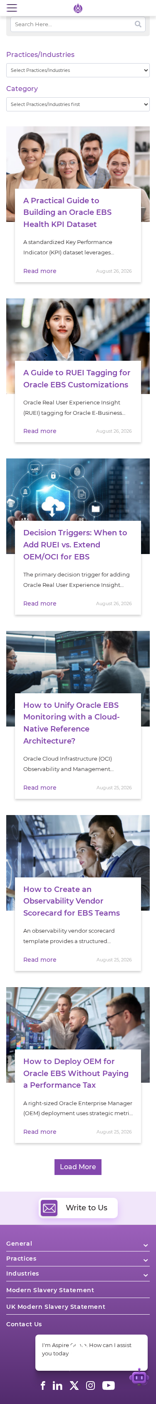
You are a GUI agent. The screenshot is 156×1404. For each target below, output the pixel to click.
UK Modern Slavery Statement (55, 1306)
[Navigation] (11, 8)
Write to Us (86, 1207)
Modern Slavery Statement (50, 1290)
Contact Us (24, 1324)
